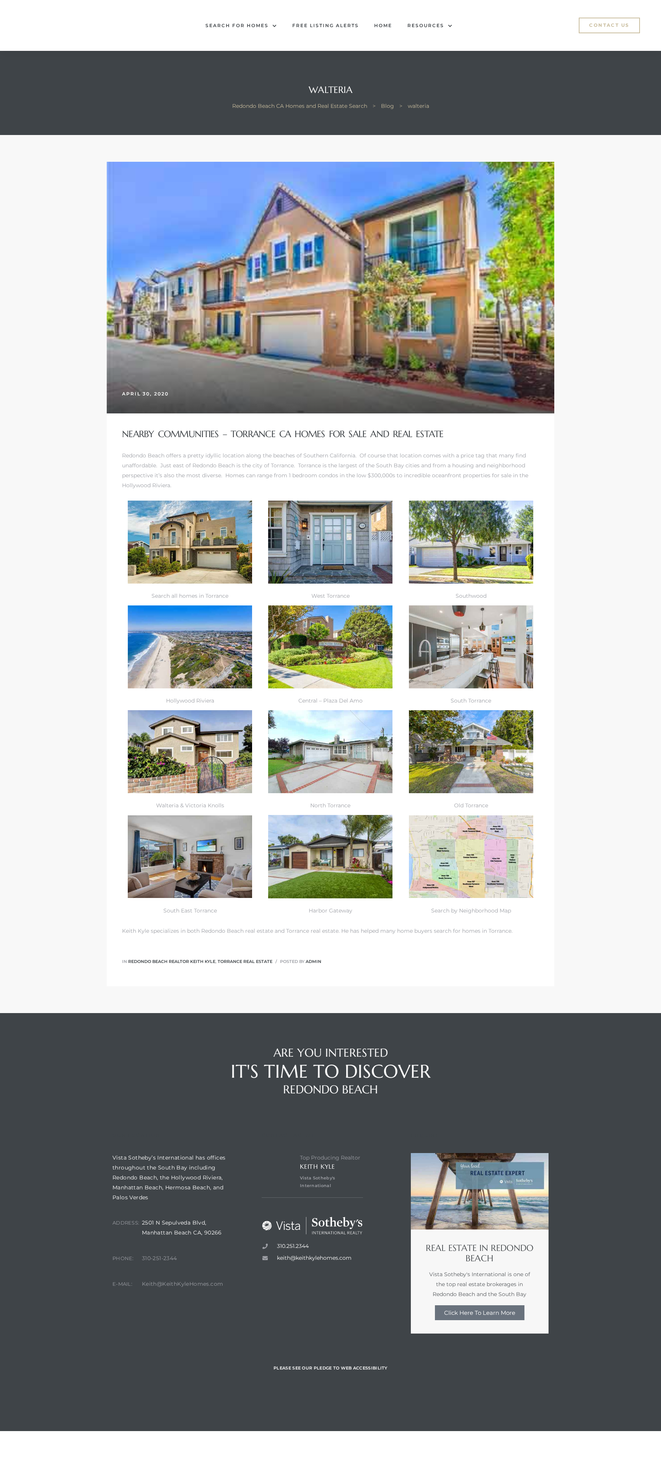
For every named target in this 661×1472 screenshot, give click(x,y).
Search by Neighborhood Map (471, 910)
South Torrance (471, 700)
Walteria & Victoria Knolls (190, 805)
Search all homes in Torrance (189, 595)
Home (383, 25)
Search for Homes (237, 25)
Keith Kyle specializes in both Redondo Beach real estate (197, 930)
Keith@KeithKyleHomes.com (182, 1283)
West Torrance (330, 595)
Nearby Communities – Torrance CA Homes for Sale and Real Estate (283, 434)
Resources (425, 25)
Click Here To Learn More (479, 1312)
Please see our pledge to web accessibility (330, 1368)
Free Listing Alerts (325, 25)
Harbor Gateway (330, 910)
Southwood (471, 595)
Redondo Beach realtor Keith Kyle (171, 961)
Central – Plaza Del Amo (330, 700)
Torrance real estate (312, 930)
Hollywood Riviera (190, 700)
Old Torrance (471, 805)
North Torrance (330, 805)
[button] (609, 25)
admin (313, 961)
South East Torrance (190, 910)
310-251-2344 (159, 1258)
